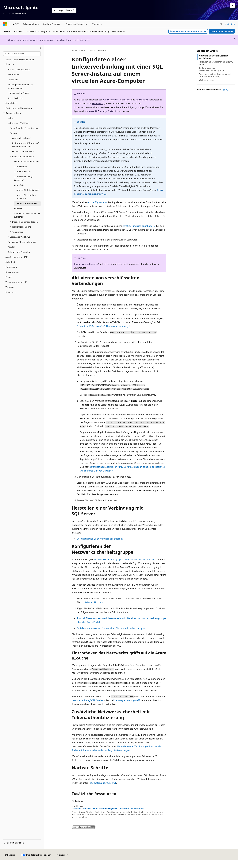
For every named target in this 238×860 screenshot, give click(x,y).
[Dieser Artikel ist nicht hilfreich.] (227, 89)
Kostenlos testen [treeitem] (15, 98)
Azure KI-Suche (97, 50)
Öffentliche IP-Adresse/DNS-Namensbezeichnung (102, 326)
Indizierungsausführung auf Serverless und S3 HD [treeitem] (25, 145)
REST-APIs (125, 99)
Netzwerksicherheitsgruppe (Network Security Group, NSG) (125, 559)
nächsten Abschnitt (94, 602)
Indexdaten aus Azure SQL (102, 782)
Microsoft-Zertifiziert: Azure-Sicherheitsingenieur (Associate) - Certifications (108, 808)
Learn (74, 50)
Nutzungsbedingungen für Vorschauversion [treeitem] (20, 86)
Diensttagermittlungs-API (126, 700)
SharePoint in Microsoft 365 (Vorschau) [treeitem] (27, 215)
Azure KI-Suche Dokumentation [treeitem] (20, 59)
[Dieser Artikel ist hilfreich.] (223, 89)
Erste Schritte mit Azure (221, 31)
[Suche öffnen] (221, 24)
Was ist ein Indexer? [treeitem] (21, 138)
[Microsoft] (5, 24)
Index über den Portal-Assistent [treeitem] (24, 128)
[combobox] (22, 53)
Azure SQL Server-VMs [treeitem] (27, 203)
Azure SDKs (142, 99)
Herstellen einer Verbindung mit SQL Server (216, 63)
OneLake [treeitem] (18, 208)
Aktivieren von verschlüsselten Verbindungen (213, 57)
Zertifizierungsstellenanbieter (137, 225)
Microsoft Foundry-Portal (100, 111)
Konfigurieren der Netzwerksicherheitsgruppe (211, 69)
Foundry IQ (98, 103)
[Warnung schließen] (232, 5)
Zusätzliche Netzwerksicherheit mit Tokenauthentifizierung (215, 75)
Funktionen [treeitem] (13, 79)
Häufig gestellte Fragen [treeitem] (18, 93)
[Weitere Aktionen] (164, 51)
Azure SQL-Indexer (98, 202)
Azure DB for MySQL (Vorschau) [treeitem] (23, 178)
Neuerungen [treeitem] (14, 74)
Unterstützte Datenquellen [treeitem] (26, 161)
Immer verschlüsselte (86, 264)
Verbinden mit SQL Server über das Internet (100, 538)
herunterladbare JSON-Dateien (88, 700)
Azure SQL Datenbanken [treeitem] (28, 190)
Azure (83, 50)
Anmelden (230, 24)
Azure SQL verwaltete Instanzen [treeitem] (26, 197)
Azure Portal (110, 99)
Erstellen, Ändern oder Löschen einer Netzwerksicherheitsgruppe (111, 628)
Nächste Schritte (206, 80)
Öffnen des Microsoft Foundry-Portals (188, 31)
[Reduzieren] (40, 48)
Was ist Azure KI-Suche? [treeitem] (19, 69)
